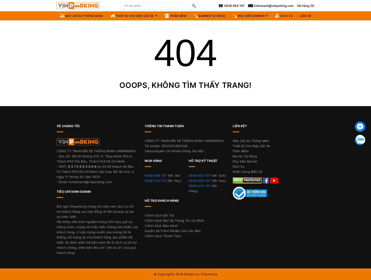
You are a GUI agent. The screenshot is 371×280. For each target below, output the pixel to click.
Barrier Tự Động (245, 156)
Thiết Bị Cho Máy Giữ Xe (251, 146)
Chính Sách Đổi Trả (159, 215)
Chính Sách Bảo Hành (161, 225)
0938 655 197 (200, 180)
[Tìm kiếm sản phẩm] (194, 6)
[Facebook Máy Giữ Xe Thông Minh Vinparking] (266, 180)
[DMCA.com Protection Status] (248, 180)
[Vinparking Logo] (78, 5)
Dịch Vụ (239, 166)
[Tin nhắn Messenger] (360, 127)
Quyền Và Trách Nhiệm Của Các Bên (173, 231)
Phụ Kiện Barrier (245, 161)
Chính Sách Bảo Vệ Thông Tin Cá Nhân (175, 220)
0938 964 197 (156, 175)
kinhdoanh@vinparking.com (90, 182)
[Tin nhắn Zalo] (360, 140)
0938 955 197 (200, 175)
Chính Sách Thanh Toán (163, 236)
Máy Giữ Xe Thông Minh (251, 141)
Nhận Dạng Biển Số (248, 171)
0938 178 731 (155, 180)
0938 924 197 (200, 186)
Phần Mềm (241, 151)
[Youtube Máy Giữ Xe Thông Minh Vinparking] (274, 180)
